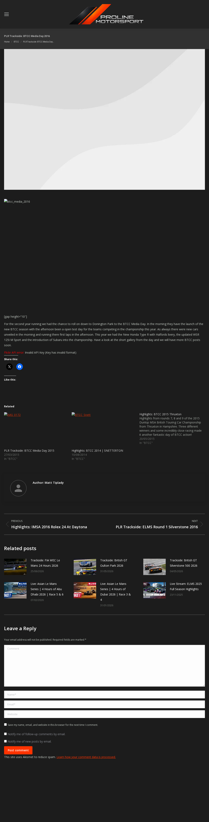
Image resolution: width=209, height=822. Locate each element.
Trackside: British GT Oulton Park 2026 (113, 562)
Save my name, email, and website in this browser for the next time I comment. (53, 725)
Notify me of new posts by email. (29, 741)
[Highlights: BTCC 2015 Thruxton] (173, 428)
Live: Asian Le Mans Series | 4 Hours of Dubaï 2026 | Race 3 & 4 (115, 592)
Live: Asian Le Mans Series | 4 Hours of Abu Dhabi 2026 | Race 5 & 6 (47, 589)
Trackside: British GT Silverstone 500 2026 (183, 562)
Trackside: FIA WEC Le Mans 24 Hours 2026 (45, 562)
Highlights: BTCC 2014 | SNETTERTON (97, 450)
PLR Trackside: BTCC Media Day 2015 (29, 450)
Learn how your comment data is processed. (86, 757)
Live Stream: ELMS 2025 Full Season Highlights (186, 586)
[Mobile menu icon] (6, 14)
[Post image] (15, 567)
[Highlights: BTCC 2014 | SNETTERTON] (103, 430)
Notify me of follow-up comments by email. (36, 734)
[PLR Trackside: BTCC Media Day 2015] (36, 430)
